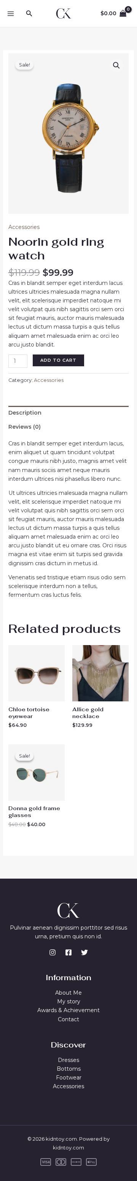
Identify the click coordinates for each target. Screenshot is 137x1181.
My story (68, 1001)
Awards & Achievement (68, 1010)
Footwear (68, 1077)
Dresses (68, 1060)
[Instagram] (52, 952)
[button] (29, 14)
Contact (68, 1019)
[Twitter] (84, 952)
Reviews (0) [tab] (24, 426)
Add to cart (58, 360)
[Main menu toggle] (10, 13)
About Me (68, 992)
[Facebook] (68, 952)
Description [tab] (24, 412)
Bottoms (69, 1068)
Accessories (24, 227)
